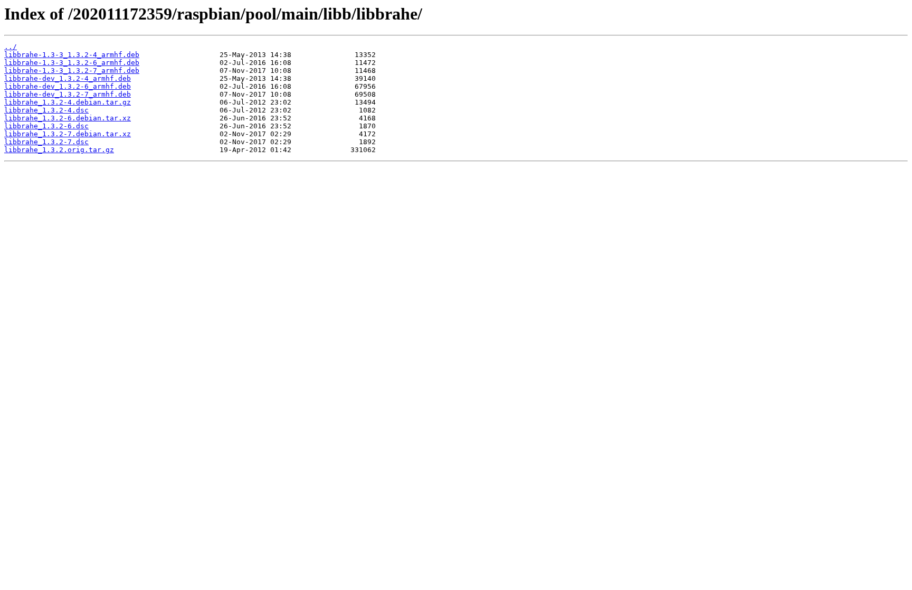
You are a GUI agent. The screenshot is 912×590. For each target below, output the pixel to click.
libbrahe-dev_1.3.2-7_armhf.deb (67, 94)
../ (10, 47)
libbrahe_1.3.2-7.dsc (46, 142)
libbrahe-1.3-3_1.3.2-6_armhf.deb (71, 63)
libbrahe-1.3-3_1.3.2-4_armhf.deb (71, 55)
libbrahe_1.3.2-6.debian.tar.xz (67, 118)
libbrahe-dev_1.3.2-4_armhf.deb (67, 78)
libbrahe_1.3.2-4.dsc (46, 110)
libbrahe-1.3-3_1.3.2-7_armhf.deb (71, 70)
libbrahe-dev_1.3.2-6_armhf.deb (67, 86)
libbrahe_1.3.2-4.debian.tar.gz (67, 102)
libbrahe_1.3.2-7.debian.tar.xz (67, 134)
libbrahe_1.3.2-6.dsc (46, 126)
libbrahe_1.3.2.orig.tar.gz (59, 150)
